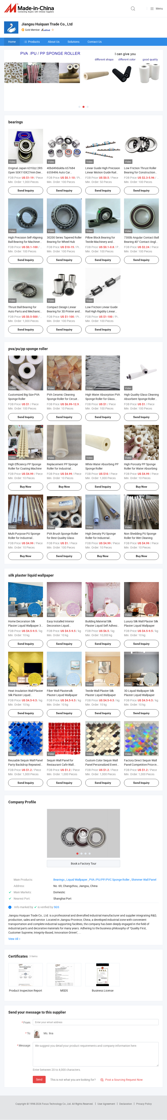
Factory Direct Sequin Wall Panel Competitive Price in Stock (140, 764)
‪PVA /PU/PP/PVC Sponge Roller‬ (109, 879)
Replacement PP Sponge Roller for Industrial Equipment (62, 468)
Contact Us (95, 42)
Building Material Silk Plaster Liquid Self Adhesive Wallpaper (102, 625)
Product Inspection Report (25, 990)
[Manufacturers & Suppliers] (29, 8)
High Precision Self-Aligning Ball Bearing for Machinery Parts (25, 241)
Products (34, 42)
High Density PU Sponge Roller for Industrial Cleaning (100, 538)
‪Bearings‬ (59, 879)
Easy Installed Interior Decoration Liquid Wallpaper (60, 625)
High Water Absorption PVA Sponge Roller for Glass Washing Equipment (102, 399)
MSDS (64, 990)
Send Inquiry (26, 190)
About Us (53, 42)
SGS (56, 907)
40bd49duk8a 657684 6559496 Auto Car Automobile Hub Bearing (62, 172)
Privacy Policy (144, 1103)
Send (39, 1079)
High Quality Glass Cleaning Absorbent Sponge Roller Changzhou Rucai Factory (141, 399)
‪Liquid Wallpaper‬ (76, 879)
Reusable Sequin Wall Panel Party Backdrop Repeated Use (25, 764)
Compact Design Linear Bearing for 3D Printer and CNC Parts (63, 311)
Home (12, 42)
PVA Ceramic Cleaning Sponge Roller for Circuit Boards (62, 399)
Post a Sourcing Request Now (121, 1080)
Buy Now (25, 486)
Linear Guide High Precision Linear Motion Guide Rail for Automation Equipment (102, 172)
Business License (102, 990)
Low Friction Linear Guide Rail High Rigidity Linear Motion (101, 311)
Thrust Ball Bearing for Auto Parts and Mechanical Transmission (25, 311)
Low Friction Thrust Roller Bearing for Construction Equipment (140, 172)
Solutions (73, 42)
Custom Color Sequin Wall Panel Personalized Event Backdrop (101, 764)
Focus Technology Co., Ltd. (57, 1103)
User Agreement (106, 1103)
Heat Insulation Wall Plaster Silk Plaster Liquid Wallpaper (25, 695)
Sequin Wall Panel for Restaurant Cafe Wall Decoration (60, 764)
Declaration (125, 1103)
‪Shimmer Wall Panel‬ (143, 879)
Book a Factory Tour (83, 863)
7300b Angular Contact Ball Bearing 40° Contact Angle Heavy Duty (141, 241)
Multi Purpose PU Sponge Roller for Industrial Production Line (24, 538)
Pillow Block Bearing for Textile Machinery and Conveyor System (100, 241)
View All (13, 939)
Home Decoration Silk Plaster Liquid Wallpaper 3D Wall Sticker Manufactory (25, 625)
